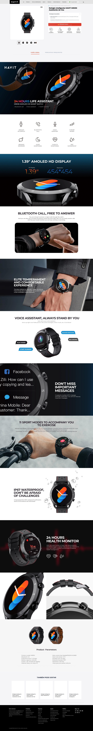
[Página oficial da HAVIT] (15, 2)
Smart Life (28, 715)
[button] (73, 2)
